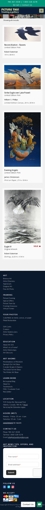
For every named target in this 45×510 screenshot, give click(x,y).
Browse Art (7, 279)
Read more (22, 37)
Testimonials (8, 387)
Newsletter (7, 392)
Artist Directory (9, 281)
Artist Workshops (9, 350)
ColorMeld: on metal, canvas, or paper (17, 318)
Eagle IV (7, 246)
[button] (41, 11)
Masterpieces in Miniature (13, 362)
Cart (17, 5)
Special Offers (8, 301)
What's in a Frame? (10, 347)
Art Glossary (8, 353)
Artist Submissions (10, 332)
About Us (6, 384)
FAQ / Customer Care (11, 389)
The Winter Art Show (11, 372)
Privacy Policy (8, 335)
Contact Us (27, 5)
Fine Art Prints (8, 289)
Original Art (7, 286)
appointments (8, 423)
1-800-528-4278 (30, 2)
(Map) (25, 405)
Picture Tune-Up (9, 303)
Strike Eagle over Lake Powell (17, 92)
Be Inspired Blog (9, 381)
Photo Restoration (9, 320)
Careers (6, 329)
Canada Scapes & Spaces (12, 367)
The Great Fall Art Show (12, 370)
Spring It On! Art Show (11, 364)
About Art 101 (8, 345)
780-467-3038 (14, 2)
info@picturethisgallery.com (18, 437)
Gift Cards (7, 327)
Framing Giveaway (10, 306)
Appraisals (7, 284)
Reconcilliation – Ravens (15, 44)
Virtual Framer (8, 309)
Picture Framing (9, 298)
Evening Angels (11, 170)
